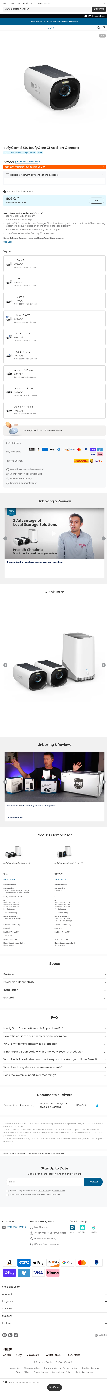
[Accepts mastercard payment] (82, 1262)
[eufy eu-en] (51, 28)
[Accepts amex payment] (24, 1262)
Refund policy (51, 1368)
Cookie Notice (40, 1372)
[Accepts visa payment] (38, 1272)
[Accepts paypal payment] (96, 1262)
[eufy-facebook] (10, 1335)
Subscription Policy (62, 1372)
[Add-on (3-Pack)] (54, 392)
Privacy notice (70, 1368)
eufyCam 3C (36, 214)
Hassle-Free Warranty (45, 1239)
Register (93, 1182)
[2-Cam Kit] (54, 264)
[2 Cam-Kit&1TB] (54, 319)
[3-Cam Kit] (54, 282)
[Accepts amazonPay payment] (9, 1262)
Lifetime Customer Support (47, 1244)
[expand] (102, 175)
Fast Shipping (41, 1227)
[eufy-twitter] (16, 1335)
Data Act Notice (84, 1372)
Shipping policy (32, 1368)
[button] (104, 3)
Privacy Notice (59, 1190)
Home (6, 1153)
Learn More (9, 880)
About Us (14, 1368)
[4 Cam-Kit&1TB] (54, 355)
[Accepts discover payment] (53, 1262)
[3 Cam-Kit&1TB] (54, 337)
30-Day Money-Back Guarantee (50, 1233)
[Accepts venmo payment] (24, 1272)
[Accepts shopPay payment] (9, 1272)
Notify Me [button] (54, 1387)
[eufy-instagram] (4, 1335)
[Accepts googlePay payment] (67, 1262)
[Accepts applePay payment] (38, 1262)
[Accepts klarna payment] (53, 1272)
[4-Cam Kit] (54, 300)
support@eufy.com (16, 1227)
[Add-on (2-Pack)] (54, 374)
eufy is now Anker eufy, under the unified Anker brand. (54, 21)
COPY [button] (96, 200)
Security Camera (19, 1153)
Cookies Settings (90, 1368)
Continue (99, 9)
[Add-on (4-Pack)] (54, 410)
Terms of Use (43, 1190)
